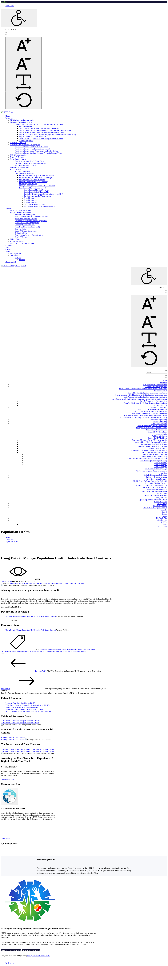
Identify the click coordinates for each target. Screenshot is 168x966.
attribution (81, 649)
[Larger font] (23, 46)
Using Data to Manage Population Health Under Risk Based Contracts (30, 630)
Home (7, 537)
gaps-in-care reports (46, 651)
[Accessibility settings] (19, 18)
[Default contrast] (6, 32)
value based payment (69, 649)
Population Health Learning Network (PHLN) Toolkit (24, 709)
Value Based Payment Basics (74, 583)
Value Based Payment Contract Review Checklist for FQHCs (27, 705)
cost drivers (81, 651)
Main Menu (9, 6)
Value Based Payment (55, 583)
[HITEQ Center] (7, 112)
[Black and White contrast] (6, 34)
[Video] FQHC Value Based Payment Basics (21, 707)
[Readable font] (23, 82)
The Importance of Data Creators (13, 737)
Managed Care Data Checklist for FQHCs (20, 703)
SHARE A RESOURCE (31, 950)
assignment (18, 651)
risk (86, 649)
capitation (10, 651)
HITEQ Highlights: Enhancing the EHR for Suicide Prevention (28, 711)
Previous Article (41, 671)
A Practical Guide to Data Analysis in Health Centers (20, 721)
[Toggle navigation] (166, 375)
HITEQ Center (6, 581)
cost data (36, 651)
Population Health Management (51, 649)
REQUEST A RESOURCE (11, 950)
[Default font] (23, 100)
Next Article (5, 689)
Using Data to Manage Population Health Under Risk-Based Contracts (30, 616)
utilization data (27, 651)
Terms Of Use (45, 956)
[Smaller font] (23, 64)
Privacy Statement (33, 956)
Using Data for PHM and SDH (35, 583)
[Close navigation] (166, 377)
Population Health (16, 583)
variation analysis (59, 651)
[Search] (166, 370)
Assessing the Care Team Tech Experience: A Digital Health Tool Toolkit (27, 749)
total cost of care (71, 651)
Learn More (5, 838)
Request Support (8, 779)
